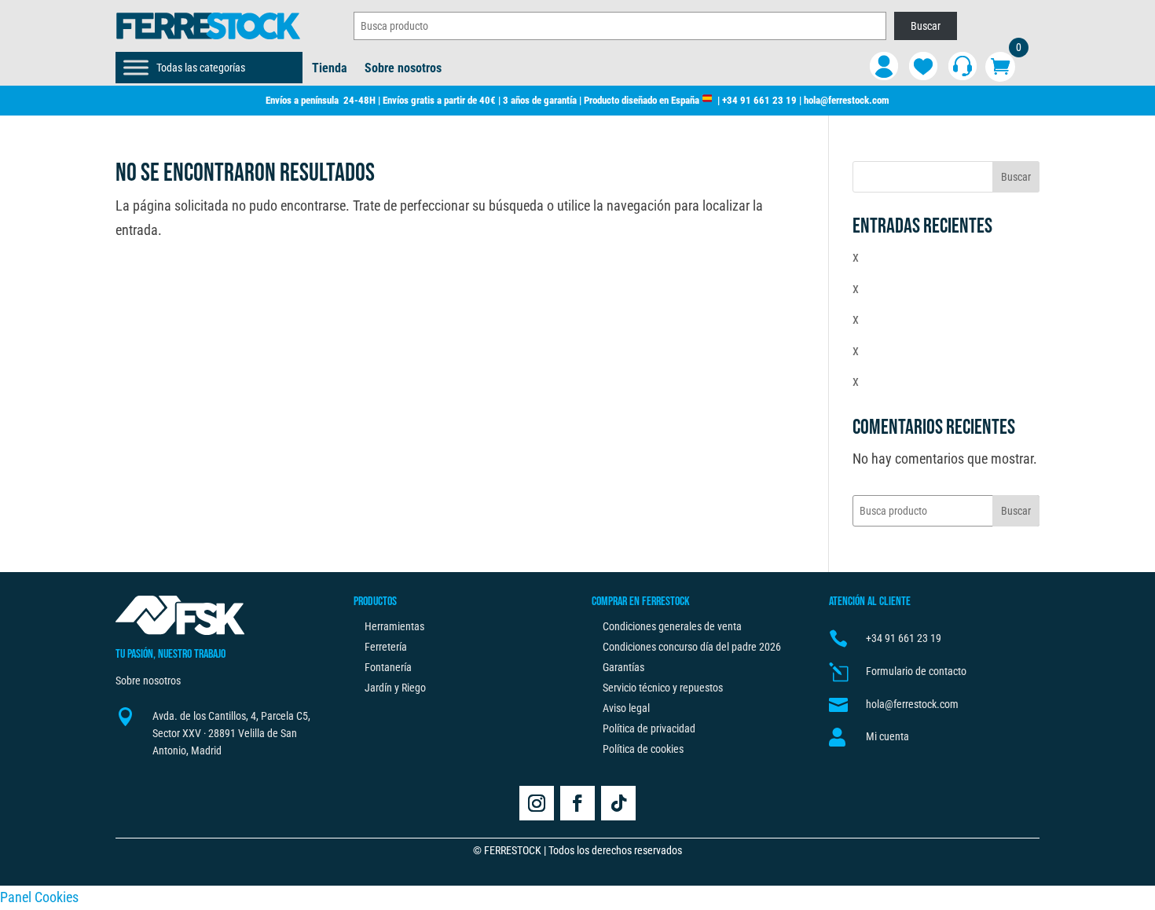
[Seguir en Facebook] (577, 803)
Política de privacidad (649, 728)
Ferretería (386, 646)
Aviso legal (626, 708)
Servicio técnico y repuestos (663, 687)
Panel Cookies (39, 897)
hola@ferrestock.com (846, 100)
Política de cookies (643, 749)
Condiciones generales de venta (672, 626)
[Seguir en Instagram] (536, 803)
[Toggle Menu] (135, 67)
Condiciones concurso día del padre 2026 (692, 646)
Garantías (623, 667)
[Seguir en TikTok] (618, 803)
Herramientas (394, 626)
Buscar (925, 26)
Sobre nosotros (403, 69)
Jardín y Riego (395, 687)
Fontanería (388, 667)
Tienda (329, 69)
